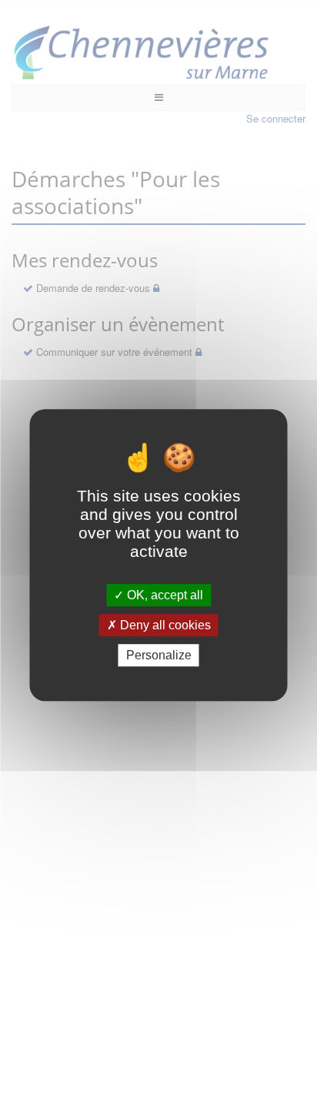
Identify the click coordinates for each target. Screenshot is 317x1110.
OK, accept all (163, 595)
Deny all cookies (164, 625)
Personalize (159, 655)
